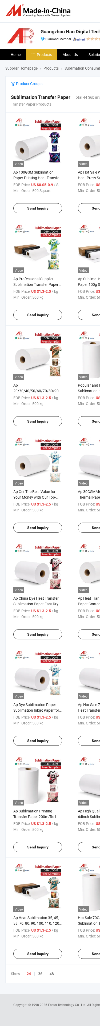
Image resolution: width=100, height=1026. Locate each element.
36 (40, 973)
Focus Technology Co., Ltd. (67, 1005)
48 (52, 973)
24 (29, 974)
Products (44, 54)
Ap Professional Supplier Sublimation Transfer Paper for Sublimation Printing (35, 284)
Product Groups (28, 83)
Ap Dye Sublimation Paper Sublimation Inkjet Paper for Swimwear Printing (36, 710)
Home (16, 54)
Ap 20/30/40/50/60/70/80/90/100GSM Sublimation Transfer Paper (44, 391)
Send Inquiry (38, 208)
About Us (70, 54)
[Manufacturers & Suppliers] (39, 10)
